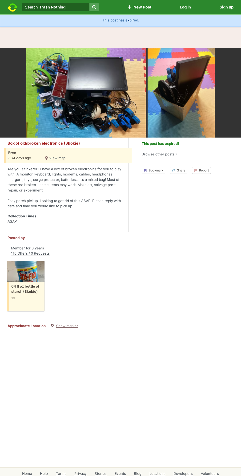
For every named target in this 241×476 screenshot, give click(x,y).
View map (56, 158)
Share (180, 170)
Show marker (67, 326)
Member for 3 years (30, 251)
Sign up (226, 7)
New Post (141, 7)
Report (203, 170)
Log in (185, 7)
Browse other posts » (159, 154)
